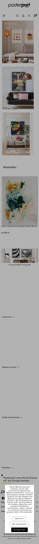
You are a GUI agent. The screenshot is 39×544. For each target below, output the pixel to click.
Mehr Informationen (23, 512)
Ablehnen (19, 519)
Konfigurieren (19, 530)
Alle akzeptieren (19, 524)
